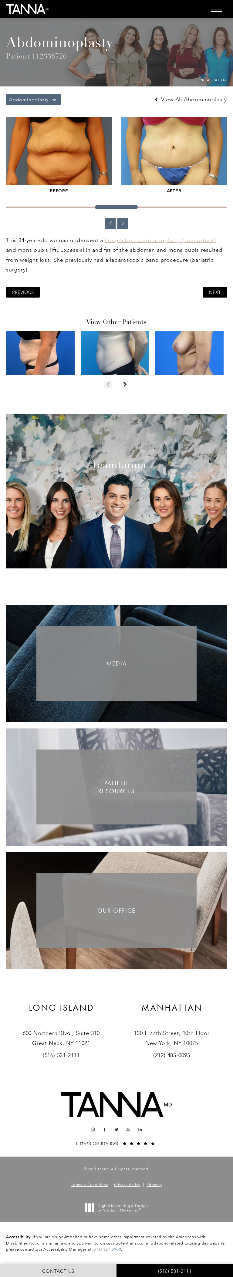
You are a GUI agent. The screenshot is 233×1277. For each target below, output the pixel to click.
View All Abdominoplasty (193, 99)
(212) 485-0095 (171, 1055)
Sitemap (154, 1184)
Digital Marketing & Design (122, 1208)
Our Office (116, 911)
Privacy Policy (127, 1184)
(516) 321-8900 (107, 1249)
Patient (116, 787)
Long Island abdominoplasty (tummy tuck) (160, 240)
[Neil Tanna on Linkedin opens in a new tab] (140, 1130)
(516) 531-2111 (61, 1055)
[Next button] (125, 384)
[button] (216, 9)
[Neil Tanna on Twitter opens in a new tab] (116, 1130)
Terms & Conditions (89, 1184)
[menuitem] (92, 1130)
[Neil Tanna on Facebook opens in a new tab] (105, 1130)
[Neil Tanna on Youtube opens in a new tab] (128, 1130)
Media (116, 663)
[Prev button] (108, 384)
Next (215, 292)
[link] (61, 1015)
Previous (23, 292)
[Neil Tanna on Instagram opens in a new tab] (92, 1130)
